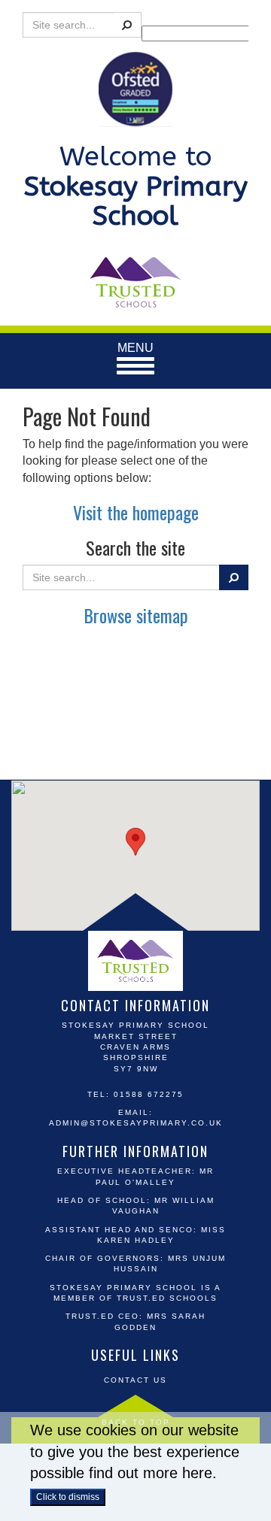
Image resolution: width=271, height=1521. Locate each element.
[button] (135, 842)
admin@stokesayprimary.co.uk (136, 1123)
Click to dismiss (67, 1497)
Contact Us (135, 1380)
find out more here (150, 1473)
